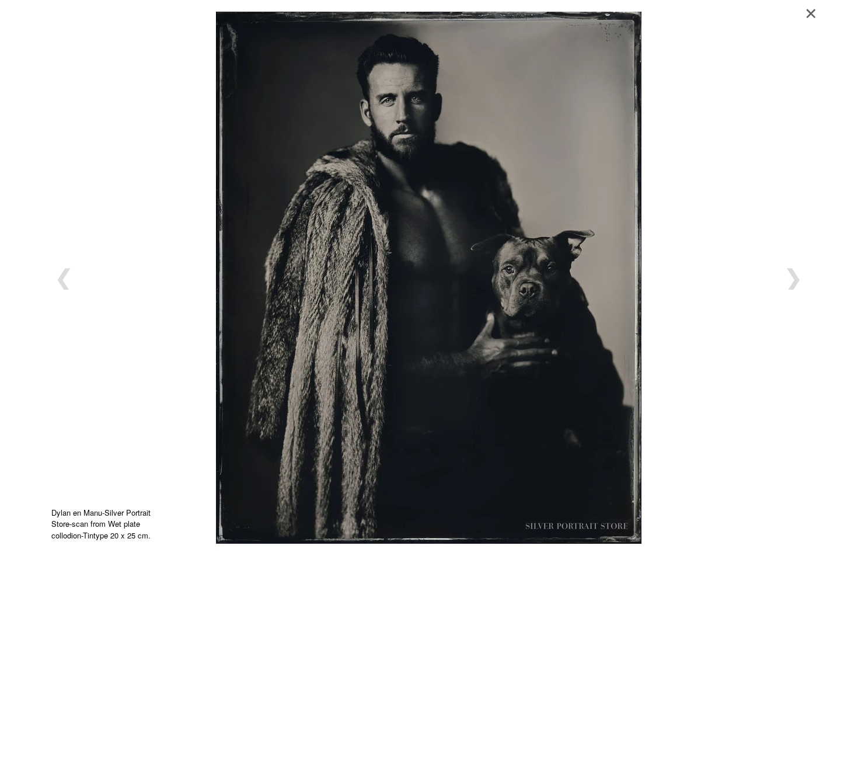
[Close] (814, 11)
